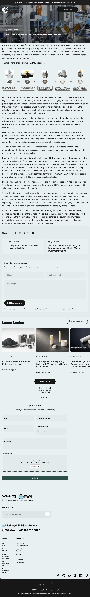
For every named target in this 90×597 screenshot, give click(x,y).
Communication (22, 560)
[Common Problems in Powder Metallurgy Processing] (18, 340)
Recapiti (70, 593)
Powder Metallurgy (6, 550)
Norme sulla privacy (46, 309)
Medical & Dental (19, 550)
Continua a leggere (9, 370)
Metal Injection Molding (5, 563)
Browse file (35, 466)
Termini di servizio (62, 309)
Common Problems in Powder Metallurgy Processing (16, 362)
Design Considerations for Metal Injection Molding (24, 246)
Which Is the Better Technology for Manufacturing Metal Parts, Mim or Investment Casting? (64, 248)
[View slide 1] (41, 397)
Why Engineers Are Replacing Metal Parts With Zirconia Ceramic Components (52, 364)
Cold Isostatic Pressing (5, 556)
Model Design (5, 545)
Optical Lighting (19, 555)
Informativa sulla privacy (24, 593)
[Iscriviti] (47, 514)
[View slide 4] (49, 397)
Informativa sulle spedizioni (59, 593)
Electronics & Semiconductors (22, 545)
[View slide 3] (46, 397)
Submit (35, 478)
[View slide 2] (43, 397)
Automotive (20, 563)
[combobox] (39, 431)
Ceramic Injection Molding (5, 571)
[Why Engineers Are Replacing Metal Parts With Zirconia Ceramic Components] (52, 340)
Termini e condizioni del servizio (41, 593)
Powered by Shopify (53, 590)
